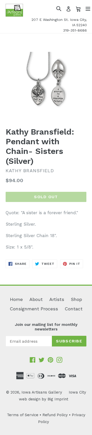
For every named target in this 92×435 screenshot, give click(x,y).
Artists (56, 299)
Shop (76, 299)
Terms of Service (22, 415)
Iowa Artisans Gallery (41, 392)
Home (16, 299)
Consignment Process (34, 308)
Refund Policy (55, 415)
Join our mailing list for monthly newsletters (46, 326)
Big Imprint (58, 399)
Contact (74, 308)
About (36, 299)
